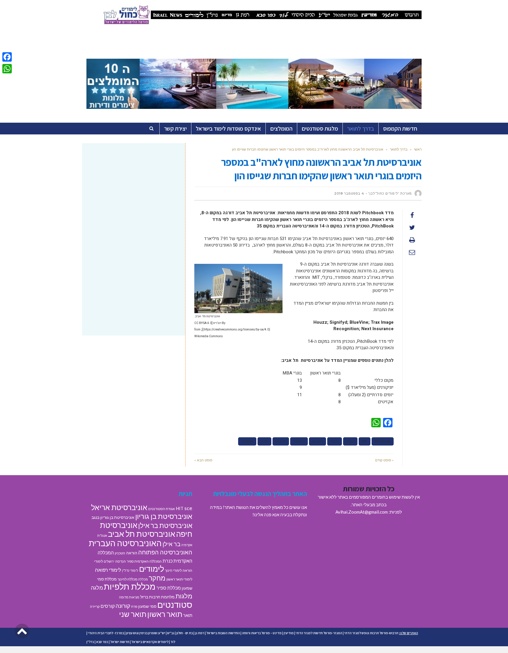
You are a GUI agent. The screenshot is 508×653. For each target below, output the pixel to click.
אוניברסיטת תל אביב (141, 534)
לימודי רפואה (108, 570)
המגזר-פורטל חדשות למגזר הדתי (319, 633)
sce (188, 508)
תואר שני (132, 614)
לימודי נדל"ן (130, 570)
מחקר (157, 578)
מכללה (143, 579)
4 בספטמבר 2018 (349, 193)
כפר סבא (102, 641)
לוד (173, 641)
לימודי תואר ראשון (179, 579)
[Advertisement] (133, 194)
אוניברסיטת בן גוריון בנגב (112, 517)
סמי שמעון (147, 606)
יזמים (264, 441)
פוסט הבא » (203, 460)
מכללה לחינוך (127, 579)
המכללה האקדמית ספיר (144, 561)
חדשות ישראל (119, 641)
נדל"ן (90, 641)
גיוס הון (317, 441)
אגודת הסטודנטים (161, 509)
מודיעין (289, 633)
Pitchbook (383, 441)
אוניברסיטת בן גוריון (163, 516)
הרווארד (299, 441)
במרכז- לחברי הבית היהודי (106, 633)
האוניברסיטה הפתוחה (165, 552)
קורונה (123, 605)
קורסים (108, 606)
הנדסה (120, 561)
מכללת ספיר (168, 587)
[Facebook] (7, 57)
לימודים (151, 568)
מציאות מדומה (129, 597)
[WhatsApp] (7, 69)
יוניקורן (280, 441)
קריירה (95, 606)
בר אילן (172, 543)
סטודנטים (174, 604)
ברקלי (334, 441)
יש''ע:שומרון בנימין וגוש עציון (145, 633)
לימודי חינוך (173, 570)
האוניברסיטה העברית (125, 543)
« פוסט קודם (384, 460)
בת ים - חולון (184, 633)
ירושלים (109, 561)
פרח (134, 606)
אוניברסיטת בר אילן (165, 525)
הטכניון (120, 553)
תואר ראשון (164, 614)
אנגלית (102, 535)
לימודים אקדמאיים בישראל (149, 641)
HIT (179, 508)
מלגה (97, 587)
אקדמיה (186, 545)
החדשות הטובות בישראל (223, 633)
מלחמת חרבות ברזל (157, 597)
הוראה (131, 553)
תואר (187, 615)
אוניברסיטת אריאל (119, 507)
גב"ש (170, 633)
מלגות (184, 596)
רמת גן (199, 633)
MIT (364, 441)
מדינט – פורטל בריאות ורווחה (262, 633)
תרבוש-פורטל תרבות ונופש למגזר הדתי (371, 633)
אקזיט (350, 441)
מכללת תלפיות (130, 586)
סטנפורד (247, 441)
